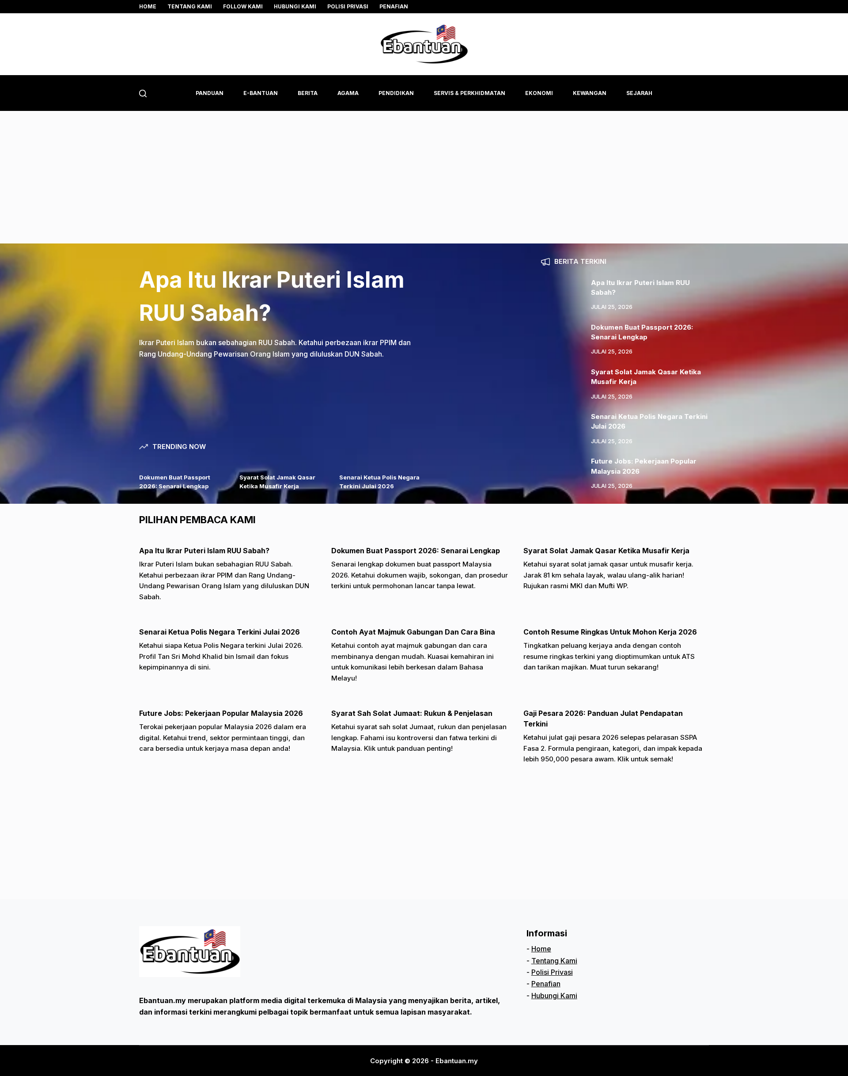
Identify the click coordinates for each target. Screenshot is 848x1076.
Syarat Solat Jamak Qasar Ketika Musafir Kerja (606, 550)
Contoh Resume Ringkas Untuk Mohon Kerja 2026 (610, 631)
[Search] (143, 93)
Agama (348, 93)
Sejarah (639, 93)
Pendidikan (396, 93)
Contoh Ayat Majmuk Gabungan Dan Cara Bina (413, 631)
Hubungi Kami (295, 6)
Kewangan (589, 93)
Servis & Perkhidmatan (469, 93)
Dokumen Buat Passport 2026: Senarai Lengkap (415, 550)
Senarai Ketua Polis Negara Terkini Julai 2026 (219, 631)
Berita (308, 93)
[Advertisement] (424, 177)
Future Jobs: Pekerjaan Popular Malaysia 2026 (221, 713)
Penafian (393, 6)
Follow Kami (243, 6)
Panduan (209, 93)
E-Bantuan (260, 93)
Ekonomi (539, 93)
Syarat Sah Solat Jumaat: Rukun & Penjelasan (411, 713)
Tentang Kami (554, 960)
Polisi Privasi (347, 6)
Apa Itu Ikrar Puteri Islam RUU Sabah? (204, 550)
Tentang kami (189, 6)
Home (147, 6)
